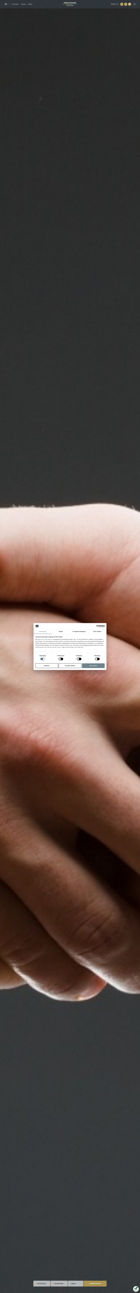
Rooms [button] (23, 4)
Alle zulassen (93, 665)
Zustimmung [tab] (42, 631)
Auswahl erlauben (70, 665)
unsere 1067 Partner (46, 639)
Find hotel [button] (15, 4)
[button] (136, 1289)
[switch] (61, 659)
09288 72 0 (115, 4)
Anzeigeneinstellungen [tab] (79, 631)
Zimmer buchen (95, 1283)
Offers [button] (30, 4)
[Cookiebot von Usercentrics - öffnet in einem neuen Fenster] (97, 626)
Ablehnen (46, 665)
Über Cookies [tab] (97, 631)
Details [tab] (61, 631)
